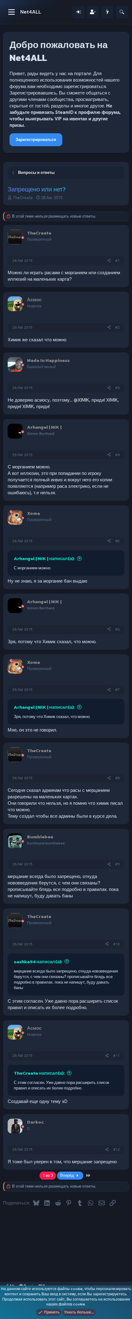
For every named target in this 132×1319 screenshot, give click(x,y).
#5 (117, 541)
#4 (117, 454)
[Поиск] (122, 12)
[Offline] (23, 238)
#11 (116, 1055)
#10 (116, 944)
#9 (117, 864)
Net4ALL (30, 12)
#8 (117, 778)
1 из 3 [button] (48, 1175)
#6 (117, 629)
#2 (117, 327)
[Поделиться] (109, 260)
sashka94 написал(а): (38, 961)
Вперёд (67, 1175)
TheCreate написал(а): (39, 1072)
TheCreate (23, 197)
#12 (116, 1149)
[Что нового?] (107, 12)
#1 (117, 260)
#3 (117, 387)
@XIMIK (81, 400)
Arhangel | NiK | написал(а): (44, 558)
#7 (117, 689)
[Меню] (11, 12)
